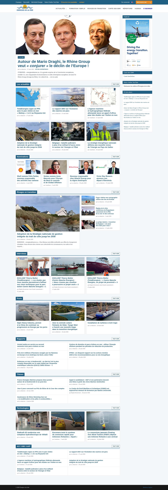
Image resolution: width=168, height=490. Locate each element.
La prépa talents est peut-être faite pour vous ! (105, 223)
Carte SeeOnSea (129, 76)
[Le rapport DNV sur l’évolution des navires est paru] (67, 97)
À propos (18, 2)
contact (81, 2)
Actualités (60, 8)
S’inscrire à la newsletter (69, 2)
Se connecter (125, 2)
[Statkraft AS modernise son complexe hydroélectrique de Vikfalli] (32, 421)
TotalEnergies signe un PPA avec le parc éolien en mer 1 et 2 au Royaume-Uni (31, 111)
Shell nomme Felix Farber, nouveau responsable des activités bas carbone (28, 178)
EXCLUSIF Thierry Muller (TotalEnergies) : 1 (31, 282)
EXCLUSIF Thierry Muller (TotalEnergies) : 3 (103, 280)
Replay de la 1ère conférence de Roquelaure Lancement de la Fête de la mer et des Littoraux (105, 211)
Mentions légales (147, 487)
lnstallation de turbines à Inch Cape (102, 323)
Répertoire (127, 8)
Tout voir (116, 84)
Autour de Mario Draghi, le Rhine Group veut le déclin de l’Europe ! (54, 63)
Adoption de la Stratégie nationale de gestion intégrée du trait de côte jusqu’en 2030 (29, 145)
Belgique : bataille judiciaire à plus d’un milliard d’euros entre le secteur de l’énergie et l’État (66, 145)
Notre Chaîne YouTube (52, 2)
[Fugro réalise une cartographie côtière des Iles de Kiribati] (88, 200)
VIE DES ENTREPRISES (41, 69)
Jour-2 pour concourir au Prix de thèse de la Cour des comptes (40, 388)
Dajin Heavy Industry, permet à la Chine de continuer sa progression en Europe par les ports (32, 325)
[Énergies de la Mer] (25, 8)
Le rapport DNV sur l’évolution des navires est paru (88, 452)
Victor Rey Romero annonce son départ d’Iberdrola (104, 178)
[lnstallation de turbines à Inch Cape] (103, 311)
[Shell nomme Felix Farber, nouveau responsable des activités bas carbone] (28, 167)
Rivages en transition (96, 8)
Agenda (138, 8)
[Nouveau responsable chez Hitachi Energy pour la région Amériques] (81, 167)
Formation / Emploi (77, 8)
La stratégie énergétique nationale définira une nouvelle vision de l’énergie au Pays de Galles (102, 145)
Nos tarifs (26, 2)
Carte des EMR (114, 8)
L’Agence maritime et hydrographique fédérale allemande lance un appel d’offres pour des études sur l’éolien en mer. (136, 115)
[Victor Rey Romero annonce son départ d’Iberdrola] (107, 167)
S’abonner (147, 8)
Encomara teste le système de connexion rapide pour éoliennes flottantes (64, 435)
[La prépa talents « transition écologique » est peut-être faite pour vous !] (88, 224)
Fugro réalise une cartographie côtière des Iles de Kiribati (106, 198)
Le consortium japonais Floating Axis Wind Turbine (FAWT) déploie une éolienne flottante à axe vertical (103, 435)
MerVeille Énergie (37, 2)
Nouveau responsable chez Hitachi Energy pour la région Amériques (80, 178)
